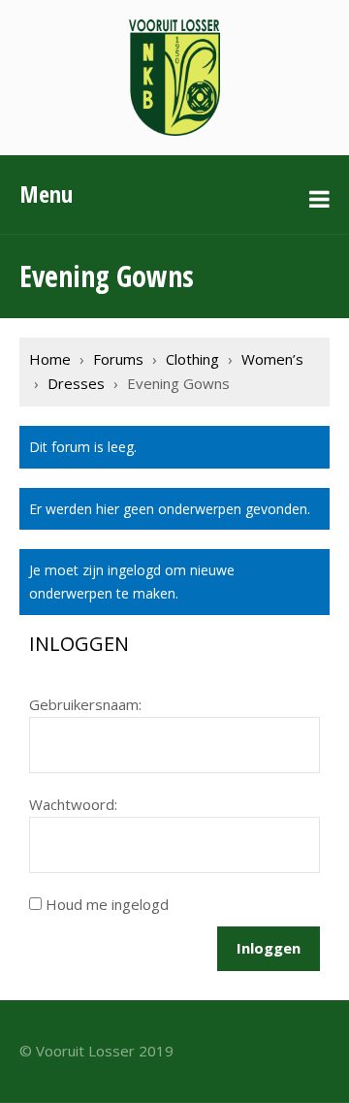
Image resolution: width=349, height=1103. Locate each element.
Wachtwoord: (73, 804)
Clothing (192, 359)
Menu (46, 194)
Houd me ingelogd (107, 904)
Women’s (272, 359)
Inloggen (269, 947)
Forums (118, 359)
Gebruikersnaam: (85, 704)
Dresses (76, 383)
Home (50, 359)
